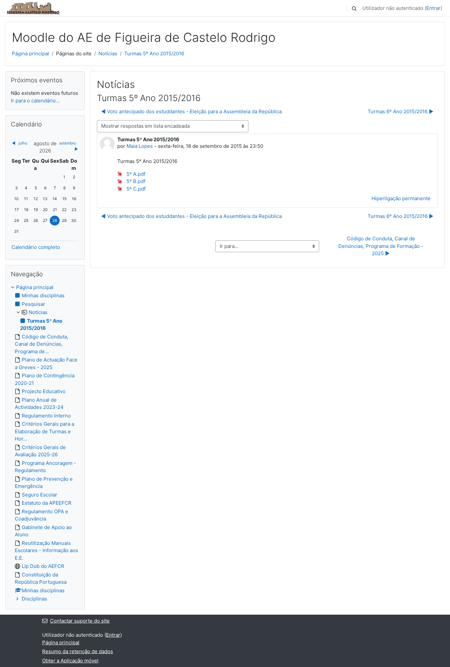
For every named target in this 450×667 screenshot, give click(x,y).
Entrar (433, 8)
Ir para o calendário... (35, 100)
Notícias (107, 53)
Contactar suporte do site (80, 621)
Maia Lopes (140, 146)
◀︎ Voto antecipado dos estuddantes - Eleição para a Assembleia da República (191, 111)
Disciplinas (34, 599)
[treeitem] (45, 443)
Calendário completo (36, 247)
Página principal (30, 53)
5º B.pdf (135, 181)
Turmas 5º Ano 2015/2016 (154, 53)
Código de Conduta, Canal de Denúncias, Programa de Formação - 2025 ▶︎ (381, 245)
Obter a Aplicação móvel (70, 660)
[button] (354, 8)
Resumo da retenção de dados (77, 651)
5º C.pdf (135, 189)
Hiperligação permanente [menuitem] (401, 198)
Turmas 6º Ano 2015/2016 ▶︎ (401, 111)
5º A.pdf (135, 174)
